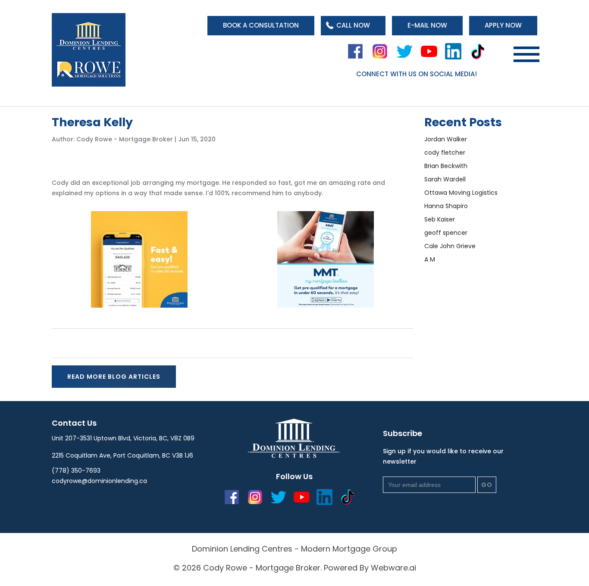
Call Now (353, 25)
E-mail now (427, 25)
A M (429, 259)
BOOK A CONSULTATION (261, 25)
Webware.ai (393, 567)
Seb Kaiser (439, 219)
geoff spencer (445, 232)
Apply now (503, 25)
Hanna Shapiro (446, 206)
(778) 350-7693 (76, 470)
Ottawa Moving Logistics (461, 192)
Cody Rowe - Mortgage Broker (261, 567)
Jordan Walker (445, 139)
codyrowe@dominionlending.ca (99, 481)
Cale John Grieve (450, 246)
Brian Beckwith (445, 166)
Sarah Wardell (445, 179)
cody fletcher (444, 152)
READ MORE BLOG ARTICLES (113, 376)
